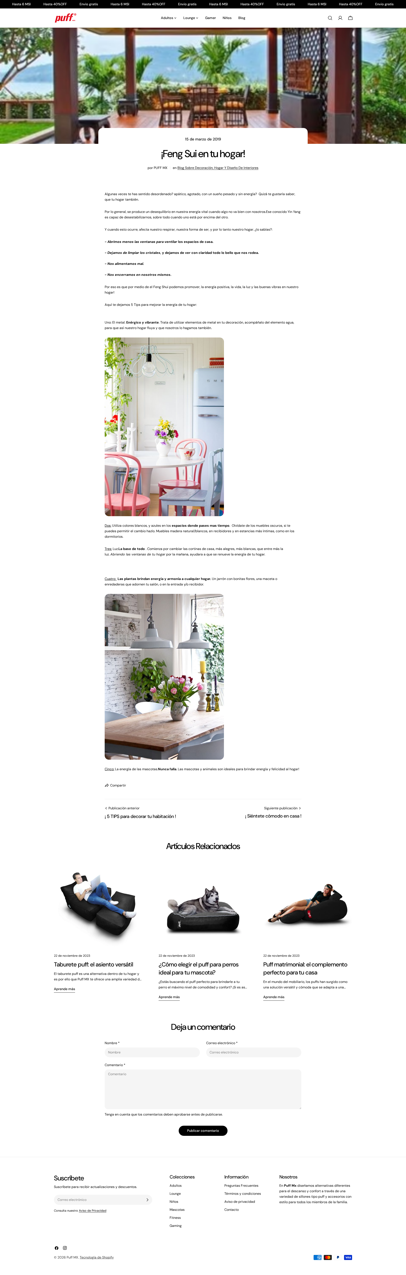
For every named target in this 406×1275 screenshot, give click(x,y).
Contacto (231, 1209)
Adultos (176, 1185)
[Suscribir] (147, 1199)
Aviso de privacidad (239, 1201)
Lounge (175, 1193)
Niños (174, 1201)
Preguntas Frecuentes (241, 1185)
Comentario (115, 1065)
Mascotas (177, 1209)
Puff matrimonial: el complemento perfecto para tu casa (305, 968)
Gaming (176, 1225)
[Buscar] (330, 18)
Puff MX (72, 1257)
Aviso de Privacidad (92, 1210)
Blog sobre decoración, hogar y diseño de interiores (217, 168)
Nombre (112, 1043)
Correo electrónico (222, 1043)
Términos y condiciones (242, 1193)
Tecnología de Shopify (97, 1257)
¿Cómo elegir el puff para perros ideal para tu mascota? (199, 968)
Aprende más (64, 989)
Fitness (175, 1217)
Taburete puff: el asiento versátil (93, 964)
